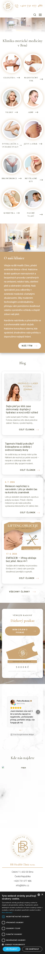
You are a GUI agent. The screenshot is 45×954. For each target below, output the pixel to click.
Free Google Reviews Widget (23, 740)
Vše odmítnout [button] (32, 949)
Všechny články (19, 592)
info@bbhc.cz (22, 891)
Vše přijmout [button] (11, 949)
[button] (7, 715)
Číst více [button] (14, 728)
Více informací (7, 912)
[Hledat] (35, 15)
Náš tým (27, 346)
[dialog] (22, 923)
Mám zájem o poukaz (20, 631)
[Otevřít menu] (40, 15)
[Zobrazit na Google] (12, 702)
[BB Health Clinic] (22, 852)
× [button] (42, 894)
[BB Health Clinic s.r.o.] (8, 6)
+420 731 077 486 (31, 5)
